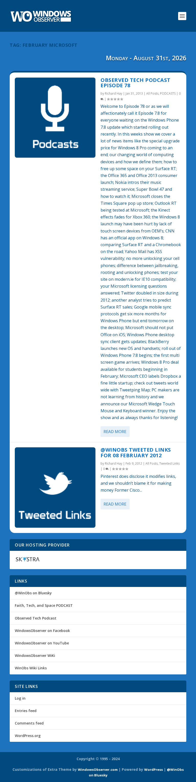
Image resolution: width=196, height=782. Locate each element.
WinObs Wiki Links (31, 668)
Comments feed (29, 723)
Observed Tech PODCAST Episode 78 (135, 83)
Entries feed (25, 710)
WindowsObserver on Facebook (42, 630)
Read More (115, 431)
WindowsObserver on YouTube (42, 643)
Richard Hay (113, 93)
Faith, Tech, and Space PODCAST (44, 605)
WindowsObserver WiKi (35, 655)
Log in (20, 698)
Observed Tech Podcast (35, 618)
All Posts (152, 93)
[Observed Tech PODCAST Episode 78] (55, 118)
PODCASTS (168, 93)
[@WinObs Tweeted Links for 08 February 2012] (55, 487)
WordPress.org (28, 735)
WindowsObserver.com (98, 769)
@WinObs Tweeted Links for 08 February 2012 (136, 452)
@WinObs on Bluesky (33, 593)
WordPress (153, 769)
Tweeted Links (169, 463)
